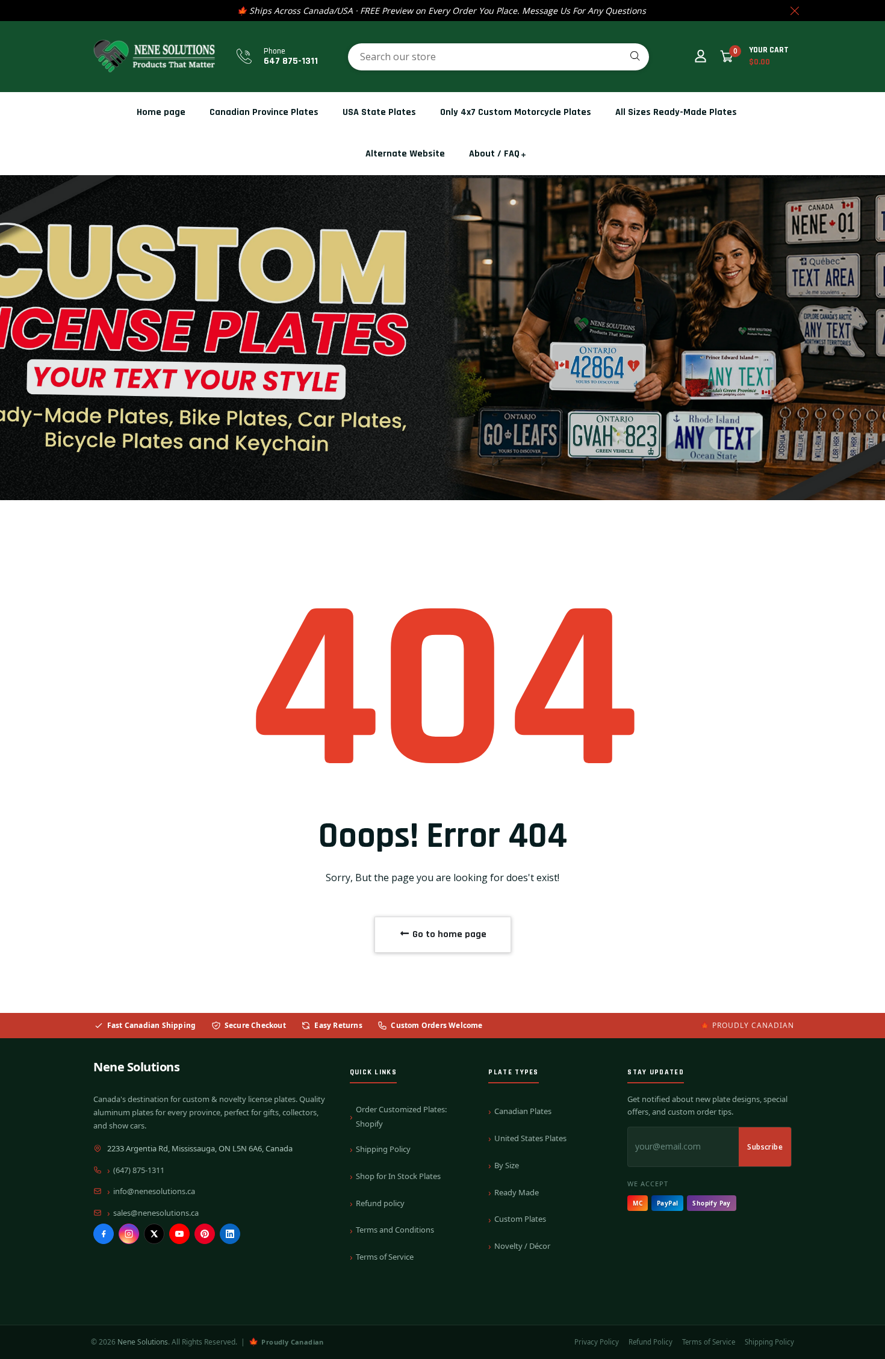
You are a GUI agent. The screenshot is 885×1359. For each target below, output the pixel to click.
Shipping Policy (383, 1149)
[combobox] (498, 56)
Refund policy (380, 1203)
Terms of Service (385, 1256)
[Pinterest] (204, 1234)
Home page (161, 112)
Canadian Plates (522, 1111)
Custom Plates (520, 1218)
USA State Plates (379, 112)
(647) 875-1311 (138, 1170)
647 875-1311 (291, 61)
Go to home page (448, 934)
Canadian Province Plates (264, 112)
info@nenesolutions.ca (154, 1191)
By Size (506, 1165)
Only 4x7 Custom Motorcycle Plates (515, 112)
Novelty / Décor (522, 1245)
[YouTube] (179, 1234)
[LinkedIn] (230, 1234)
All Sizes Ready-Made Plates (676, 112)
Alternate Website (405, 153)
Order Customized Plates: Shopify (401, 1116)
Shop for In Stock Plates (398, 1176)
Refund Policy (650, 1341)
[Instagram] (129, 1234)
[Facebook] (103, 1234)
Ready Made (516, 1192)
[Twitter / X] (154, 1234)
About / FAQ (494, 153)
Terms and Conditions (395, 1229)
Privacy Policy (596, 1341)
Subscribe (765, 1147)
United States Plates (530, 1138)
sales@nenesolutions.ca (156, 1212)
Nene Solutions (136, 1067)
